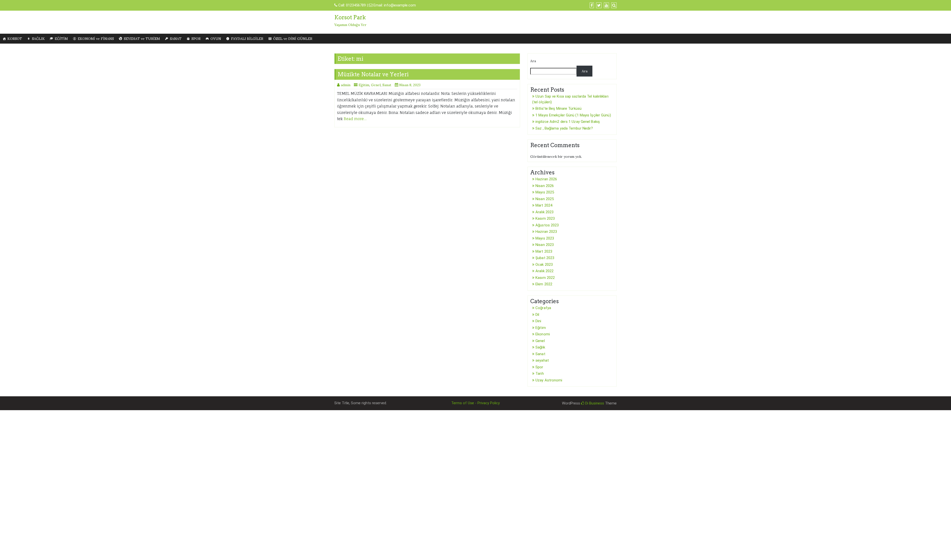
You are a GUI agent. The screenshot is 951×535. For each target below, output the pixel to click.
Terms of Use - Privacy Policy (475, 403)
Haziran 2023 (546, 231)
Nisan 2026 (544, 186)
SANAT (176, 38)
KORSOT (14, 38)
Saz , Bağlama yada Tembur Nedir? (564, 128)
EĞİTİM (61, 38)
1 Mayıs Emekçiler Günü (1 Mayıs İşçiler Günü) (573, 115)
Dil (537, 314)
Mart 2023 (543, 251)
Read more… (355, 118)
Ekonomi (542, 334)
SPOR (196, 38)
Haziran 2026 (546, 179)
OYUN (216, 38)
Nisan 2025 (544, 199)
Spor (539, 367)
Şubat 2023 (544, 258)
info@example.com (400, 5)
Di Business (594, 403)
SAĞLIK (38, 38)
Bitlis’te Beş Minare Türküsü (558, 108)
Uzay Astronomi (548, 380)
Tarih (539, 373)
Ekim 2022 (543, 284)
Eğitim (364, 85)
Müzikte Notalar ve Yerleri (373, 74)
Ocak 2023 (544, 264)
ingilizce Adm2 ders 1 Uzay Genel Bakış (567, 121)
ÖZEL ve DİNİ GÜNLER (292, 38)
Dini (538, 321)
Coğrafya (543, 308)
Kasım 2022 (545, 277)
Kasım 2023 (545, 218)
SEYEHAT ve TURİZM (142, 38)
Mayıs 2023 (544, 238)
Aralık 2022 (544, 271)
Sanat (386, 85)
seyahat (542, 360)
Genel (376, 85)
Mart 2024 (543, 205)
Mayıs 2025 (544, 192)
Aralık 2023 (544, 212)
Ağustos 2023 (547, 225)
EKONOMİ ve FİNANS (96, 38)
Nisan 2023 (544, 244)
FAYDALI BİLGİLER (247, 38)
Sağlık (540, 347)
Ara (533, 61)
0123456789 (356, 5)
